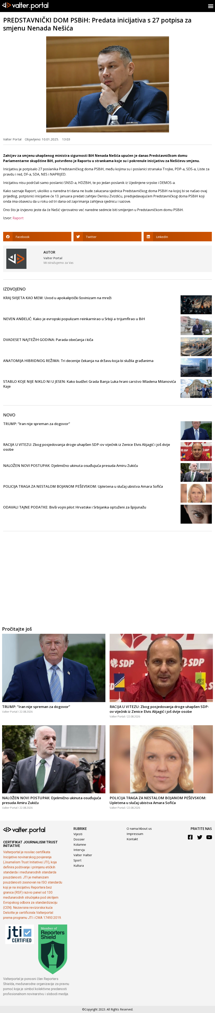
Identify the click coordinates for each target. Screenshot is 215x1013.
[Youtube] (209, 837)
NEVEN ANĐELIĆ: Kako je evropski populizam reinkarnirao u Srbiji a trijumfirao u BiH (74, 318)
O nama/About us (139, 828)
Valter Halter (82, 855)
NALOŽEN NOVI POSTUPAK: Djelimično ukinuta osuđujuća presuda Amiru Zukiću (70, 465)
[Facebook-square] (190, 837)
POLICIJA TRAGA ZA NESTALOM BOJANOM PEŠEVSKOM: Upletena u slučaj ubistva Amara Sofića (83, 486)
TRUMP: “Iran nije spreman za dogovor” (36, 423)
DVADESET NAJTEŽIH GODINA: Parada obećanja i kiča (48, 339)
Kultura (78, 865)
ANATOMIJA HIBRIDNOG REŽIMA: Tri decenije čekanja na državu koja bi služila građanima (78, 360)
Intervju (79, 850)
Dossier (79, 839)
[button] (37, 236)
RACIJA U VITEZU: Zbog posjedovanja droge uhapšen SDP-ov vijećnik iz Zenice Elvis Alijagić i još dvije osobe (159, 709)
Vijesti (77, 834)
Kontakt (132, 839)
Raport (18, 218)
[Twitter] (199, 837)
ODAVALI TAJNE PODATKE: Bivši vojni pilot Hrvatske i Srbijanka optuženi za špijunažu (74, 507)
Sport (77, 860)
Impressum (135, 834)
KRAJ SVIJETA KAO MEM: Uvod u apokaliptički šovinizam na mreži (57, 297)
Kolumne (79, 844)
